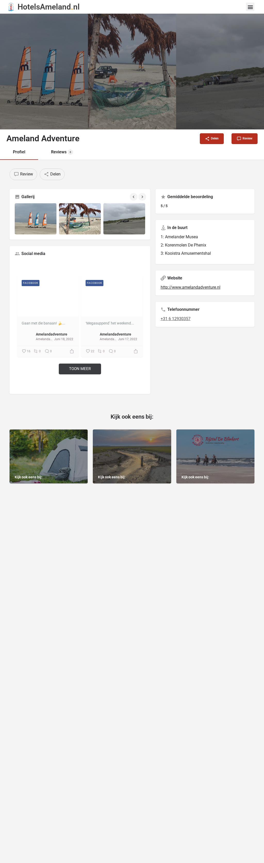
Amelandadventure (51, 334)
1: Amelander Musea (179, 236)
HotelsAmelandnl (49, 6)
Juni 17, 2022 (127, 339)
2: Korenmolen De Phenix (183, 245)
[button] (250, 7)
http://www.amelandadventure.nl (190, 287)
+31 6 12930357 (176, 318)
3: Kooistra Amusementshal (186, 253)
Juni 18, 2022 (63, 339)
